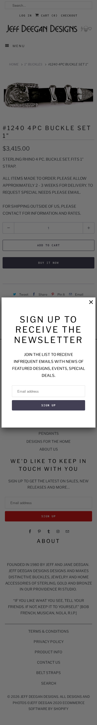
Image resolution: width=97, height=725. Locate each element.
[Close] (88, 305)
